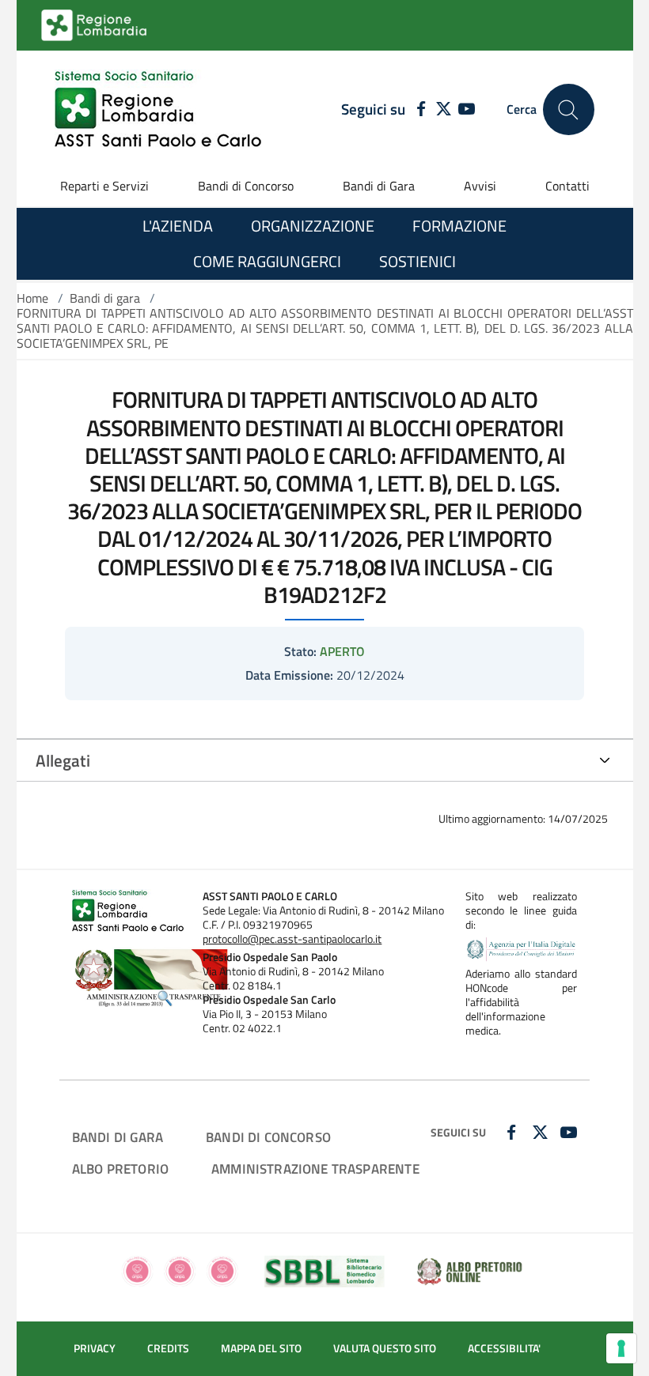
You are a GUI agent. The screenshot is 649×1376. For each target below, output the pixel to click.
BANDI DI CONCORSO (268, 1137)
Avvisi (480, 185)
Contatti (567, 185)
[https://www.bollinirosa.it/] (179, 1270)
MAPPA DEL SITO (261, 1348)
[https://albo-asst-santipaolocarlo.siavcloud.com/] (469, 1270)
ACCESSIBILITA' (504, 1348)
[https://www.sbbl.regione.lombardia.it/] (324, 1270)
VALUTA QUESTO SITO (384, 1348)
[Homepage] (158, 109)
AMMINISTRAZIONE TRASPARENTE (315, 1168)
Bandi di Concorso (246, 185)
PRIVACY (95, 1348)
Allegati (63, 760)
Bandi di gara (105, 297)
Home (32, 297)
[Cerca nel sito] (568, 109)
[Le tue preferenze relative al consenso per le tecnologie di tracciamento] (621, 1348)
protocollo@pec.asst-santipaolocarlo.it (292, 939)
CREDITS (168, 1348)
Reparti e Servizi (104, 185)
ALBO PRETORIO (120, 1168)
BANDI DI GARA (117, 1137)
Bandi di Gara (379, 185)
